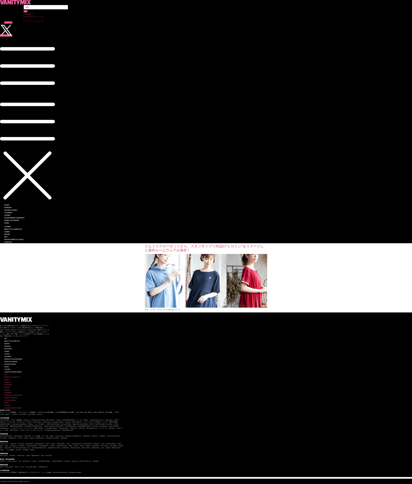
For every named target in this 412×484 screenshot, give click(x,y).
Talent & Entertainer (12, 372)
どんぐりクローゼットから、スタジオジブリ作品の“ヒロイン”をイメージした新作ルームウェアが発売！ (204, 248)
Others (7, 369)
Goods (7, 354)
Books (6, 343)
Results (28, 14)
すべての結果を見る (33, 19)
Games (6, 351)
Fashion (7, 346)
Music (6, 367)
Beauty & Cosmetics (12, 341)
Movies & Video (10, 364)
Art (5, 338)
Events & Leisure (10, 361)
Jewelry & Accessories (13, 359)
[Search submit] (25, 11)
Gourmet (8, 356)
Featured (8, 349)
